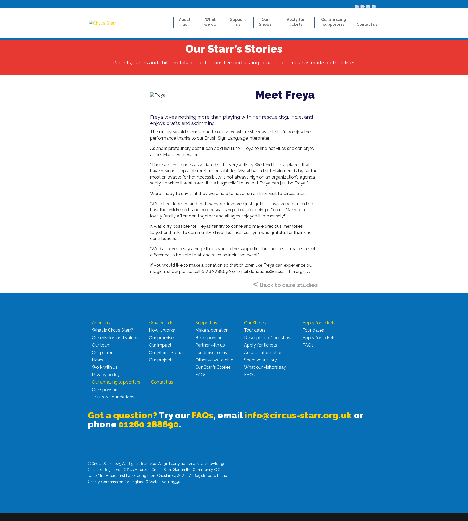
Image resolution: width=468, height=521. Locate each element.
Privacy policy (106, 374)
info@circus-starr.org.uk (298, 415)
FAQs (200, 374)
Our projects (161, 359)
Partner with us (210, 345)
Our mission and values (115, 337)
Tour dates (254, 330)
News (97, 359)
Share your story (260, 359)
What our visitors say (265, 367)
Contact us (367, 24)
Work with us (105, 367)
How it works (162, 330)
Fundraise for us (211, 352)
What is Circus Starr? (112, 330)
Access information (263, 352)
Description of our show (268, 337)
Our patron (102, 352)
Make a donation (212, 330)
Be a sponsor (208, 337)
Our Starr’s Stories (166, 352)
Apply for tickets (260, 345)
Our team (101, 345)
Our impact (160, 345)
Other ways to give (214, 359)
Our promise (161, 337)
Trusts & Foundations (113, 397)
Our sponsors (105, 389)
